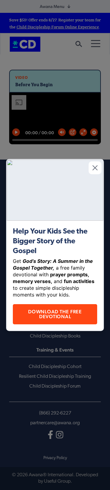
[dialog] (55, 245)
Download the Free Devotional (55, 314)
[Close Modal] (95, 168)
